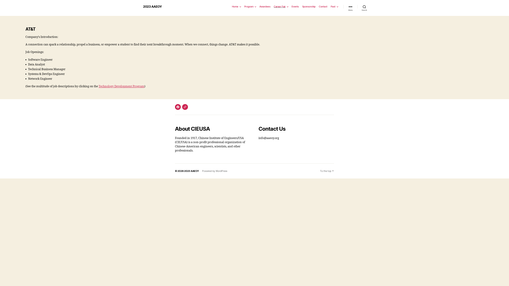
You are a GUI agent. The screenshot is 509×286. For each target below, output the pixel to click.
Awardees (264, 6)
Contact (323, 6)
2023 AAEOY (152, 6)
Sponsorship (309, 6)
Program (249, 6)
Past (333, 6)
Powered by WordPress (214, 171)
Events (295, 6)
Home (235, 6)
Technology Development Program (121, 86)
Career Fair (280, 6)
